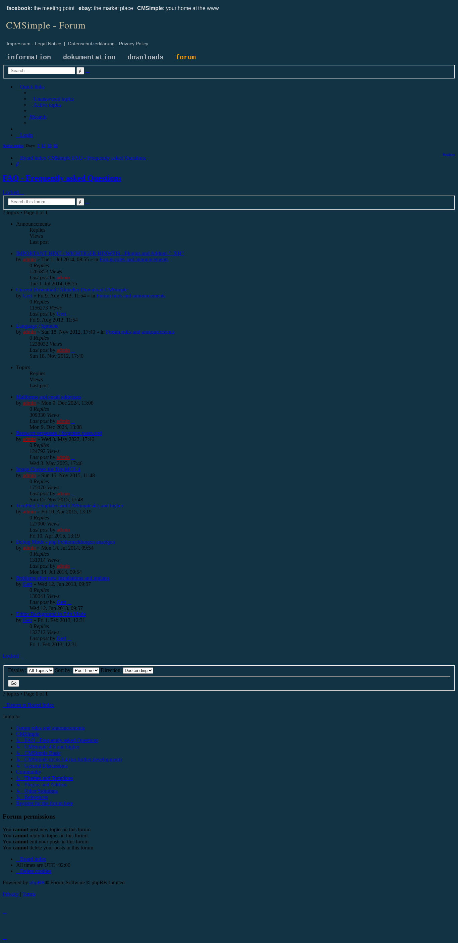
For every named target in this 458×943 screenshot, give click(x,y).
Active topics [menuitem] (13, 146)
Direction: (112, 670)
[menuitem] (52, 99)
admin (29, 259)
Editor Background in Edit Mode (51, 614)
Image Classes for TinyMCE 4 (48, 469)
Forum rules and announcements (134, 259)
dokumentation (89, 57)
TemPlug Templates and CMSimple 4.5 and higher (69, 505)
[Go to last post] (73, 277)
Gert (27, 295)
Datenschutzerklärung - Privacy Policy (108, 43)
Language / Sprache (37, 326)
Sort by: (64, 670)
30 (50, 146)
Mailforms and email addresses (48, 397)
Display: (17, 670)
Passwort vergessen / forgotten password (59, 433)
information (29, 57)
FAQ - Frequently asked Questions (62, 178)
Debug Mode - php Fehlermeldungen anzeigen (65, 542)
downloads (145, 57)
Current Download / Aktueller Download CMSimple (72, 289)
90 (56, 146)
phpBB (37, 882)
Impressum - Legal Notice (34, 43)
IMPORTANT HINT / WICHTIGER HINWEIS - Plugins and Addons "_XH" (100, 253)
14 (44, 146)
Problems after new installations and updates (63, 578)
